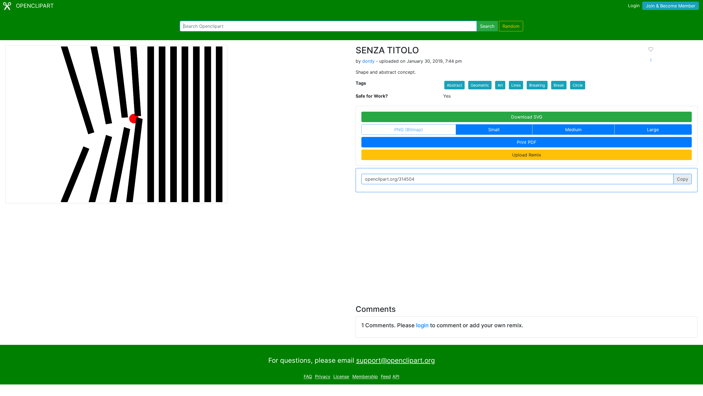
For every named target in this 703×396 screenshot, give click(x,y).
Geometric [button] (480, 85)
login (422, 325)
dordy (368, 61)
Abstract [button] (454, 85)
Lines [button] (516, 85)
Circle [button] (578, 85)
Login (634, 5)
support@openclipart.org (395, 360)
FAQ (308, 377)
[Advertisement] (351, 250)
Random (511, 26)
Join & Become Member (670, 6)
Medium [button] (573, 129)
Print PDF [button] (526, 142)
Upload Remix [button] (526, 155)
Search (487, 26)
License (341, 377)
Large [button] (653, 129)
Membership (365, 377)
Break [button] (559, 85)
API (395, 377)
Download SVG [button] (526, 117)
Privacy (322, 377)
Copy (682, 179)
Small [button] (494, 129)
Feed (386, 377)
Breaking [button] (537, 85)
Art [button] (500, 85)
